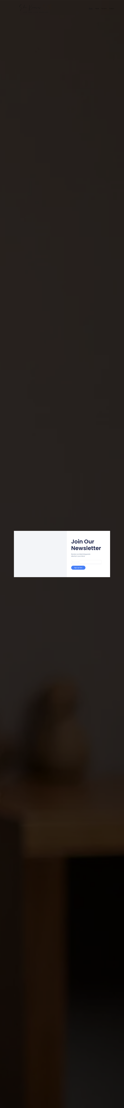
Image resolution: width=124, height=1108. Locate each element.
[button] (107, 533)
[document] (62, 554)
